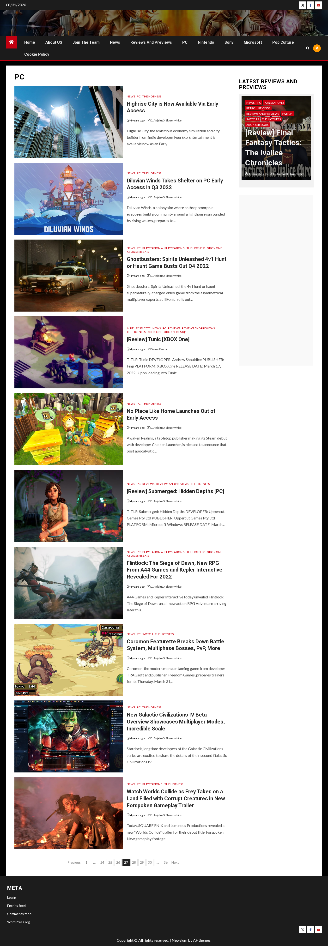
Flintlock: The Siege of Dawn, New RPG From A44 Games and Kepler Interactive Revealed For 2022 (174, 570)
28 (134, 862)
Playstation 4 (152, 248)
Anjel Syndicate (139, 328)
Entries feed (16, 906)
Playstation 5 (174, 248)
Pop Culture (283, 42)
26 (118, 862)
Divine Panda (158, 349)
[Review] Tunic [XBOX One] (158, 339)
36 (166, 862)
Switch (147, 634)
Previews (271, 102)
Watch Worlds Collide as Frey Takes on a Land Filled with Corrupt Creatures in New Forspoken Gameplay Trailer (176, 798)
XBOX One (214, 248)
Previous (74, 862)
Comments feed (19, 914)
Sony (229, 42)
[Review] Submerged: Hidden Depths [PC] (175, 491)
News (115, 42)
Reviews (174, 328)
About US (53, 42)
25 (110, 862)
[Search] (308, 48)
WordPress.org (18, 922)
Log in (11, 897)
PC (185, 42)
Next (175, 862)
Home (29, 42)
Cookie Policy (36, 54)
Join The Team (86, 42)
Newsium (179, 940)
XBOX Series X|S (138, 251)
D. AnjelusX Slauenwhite (166, 120)
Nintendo (206, 42)
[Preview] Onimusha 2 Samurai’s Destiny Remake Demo (273, 142)
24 (102, 862)
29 (142, 862)
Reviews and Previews (151, 42)
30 (150, 862)
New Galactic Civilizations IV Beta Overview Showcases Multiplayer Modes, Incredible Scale (176, 721)
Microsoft (253, 42)
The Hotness (151, 96)
